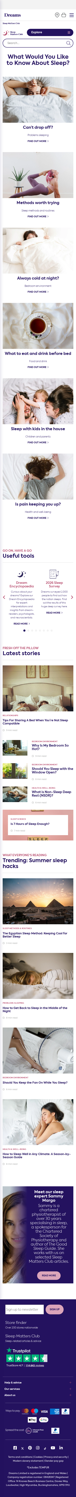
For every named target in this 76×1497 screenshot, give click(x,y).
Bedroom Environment (45, 741)
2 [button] (28, 629)
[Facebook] (15, 1448)
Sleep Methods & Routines (17, 928)
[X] (22, 1448)
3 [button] (32, 629)
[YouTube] (53, 1448)
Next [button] (72, 597)
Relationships (10, 715)
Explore (36, 32)
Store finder (16, 1322)
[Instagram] (37, 1448)
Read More (21, 623)
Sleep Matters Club (22, 1336)
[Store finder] (57, 15)
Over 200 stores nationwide (21, 1327)
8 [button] (52, 629)
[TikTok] (45, 1448)
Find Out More (37, 141)
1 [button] (24, 629)
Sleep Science (18, 819)
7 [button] (48, 629)
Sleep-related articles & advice (23, 1341)
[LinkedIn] (61, 1448)
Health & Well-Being (43, 788)
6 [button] (44, 629)
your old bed (38, 4)
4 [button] (36, 629)
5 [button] (40, 629)
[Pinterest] (30, 1448)
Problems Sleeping (13, 1003)
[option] (21, 597)
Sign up (55, 1309)
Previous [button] (4, 597)
